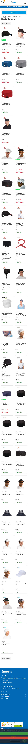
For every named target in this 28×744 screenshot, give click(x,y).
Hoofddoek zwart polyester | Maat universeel (20, 284)
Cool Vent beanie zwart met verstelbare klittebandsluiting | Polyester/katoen (6, 256)
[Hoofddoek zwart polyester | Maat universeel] (21, 274)
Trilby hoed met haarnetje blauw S (20, 523)
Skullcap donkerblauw (5, 404)
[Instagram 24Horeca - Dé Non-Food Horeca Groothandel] (4, 692)
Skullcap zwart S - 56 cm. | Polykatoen (21, 433)
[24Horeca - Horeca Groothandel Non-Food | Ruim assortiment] (14, 2)
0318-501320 (6, 680)
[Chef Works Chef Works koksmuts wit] (7, 154)
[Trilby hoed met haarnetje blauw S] (21, 513)
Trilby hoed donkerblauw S (19, 493)
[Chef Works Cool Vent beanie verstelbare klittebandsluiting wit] (21, 214)
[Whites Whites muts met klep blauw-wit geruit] (21, 603)
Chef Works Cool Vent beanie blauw (6, 74)
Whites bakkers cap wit (7, 583)
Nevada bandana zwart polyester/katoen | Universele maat (6, 375)
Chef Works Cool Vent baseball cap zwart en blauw (6, 45)
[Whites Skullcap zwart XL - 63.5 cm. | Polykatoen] (7, 453)
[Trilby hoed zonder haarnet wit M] (21, 543)
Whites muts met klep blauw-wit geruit (21, 613)
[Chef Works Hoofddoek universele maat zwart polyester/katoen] (7, 274)
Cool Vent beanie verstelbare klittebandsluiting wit (20, 225)
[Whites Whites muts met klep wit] (7, 633)
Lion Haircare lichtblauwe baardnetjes (5, 344)
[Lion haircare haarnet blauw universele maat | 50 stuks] (21, 304)
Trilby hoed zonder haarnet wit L (6, 553)
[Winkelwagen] (2, 3)
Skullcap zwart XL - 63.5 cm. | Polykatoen (7, 463)
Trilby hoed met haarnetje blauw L (6, 523)
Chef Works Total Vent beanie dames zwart (6, 195)
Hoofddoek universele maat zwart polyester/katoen (6, 285)
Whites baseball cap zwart (7, 613)
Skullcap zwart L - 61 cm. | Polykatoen (21, 404)
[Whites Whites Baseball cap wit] (21, 573)
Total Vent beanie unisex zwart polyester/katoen (20, 464)
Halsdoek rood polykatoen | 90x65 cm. (20, 254)
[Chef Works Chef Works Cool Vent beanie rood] (7, 94)
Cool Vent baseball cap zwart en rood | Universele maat (7, 224)
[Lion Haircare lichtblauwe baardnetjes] (7, 333)
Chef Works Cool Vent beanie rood (6, 104)
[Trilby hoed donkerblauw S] (21, 483)
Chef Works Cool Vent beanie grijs (20, 74)
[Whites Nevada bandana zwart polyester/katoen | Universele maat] (7, 363)
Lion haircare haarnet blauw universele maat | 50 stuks (21, 315)
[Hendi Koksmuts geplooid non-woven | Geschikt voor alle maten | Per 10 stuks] (7, 304)
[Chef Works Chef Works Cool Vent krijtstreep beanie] (7, 124)
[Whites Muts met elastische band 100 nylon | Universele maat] (21, 333)
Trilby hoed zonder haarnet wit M (20, 553)
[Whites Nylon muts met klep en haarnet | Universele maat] (21, 363)
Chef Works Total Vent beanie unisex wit (20, 195)
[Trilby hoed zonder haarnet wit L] (7, 543)
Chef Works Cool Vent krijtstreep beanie (6, 135)
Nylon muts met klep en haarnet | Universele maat (21, 374)
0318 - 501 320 (23, 6)
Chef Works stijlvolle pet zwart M (21, 164)
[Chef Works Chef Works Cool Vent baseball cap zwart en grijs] (21, 34)
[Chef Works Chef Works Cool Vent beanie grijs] (21, 64)
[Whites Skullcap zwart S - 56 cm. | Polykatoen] (21, 423)
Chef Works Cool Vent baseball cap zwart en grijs (20, 45)
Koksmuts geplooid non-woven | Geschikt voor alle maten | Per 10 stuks (7, 315)
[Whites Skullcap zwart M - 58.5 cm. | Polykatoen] (7, 423)
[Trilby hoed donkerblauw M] (7, 483)
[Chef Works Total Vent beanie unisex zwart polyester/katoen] (21, 453)
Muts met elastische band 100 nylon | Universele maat (21, 344)
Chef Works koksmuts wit (5, 164)
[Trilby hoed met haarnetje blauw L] (7, 513)
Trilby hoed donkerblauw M (6, 493)
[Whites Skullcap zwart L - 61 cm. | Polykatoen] (21, 393)
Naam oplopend (6, 23)
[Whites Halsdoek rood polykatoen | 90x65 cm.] (21, 244)
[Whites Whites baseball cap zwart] (7, 603)
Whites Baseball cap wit (21, 583)
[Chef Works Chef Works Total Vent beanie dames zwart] (7, 184)
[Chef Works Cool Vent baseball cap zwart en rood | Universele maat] (7, 214)
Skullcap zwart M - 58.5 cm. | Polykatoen (7, 433)
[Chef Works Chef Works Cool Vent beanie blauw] (7, 64)
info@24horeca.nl (12, 6)
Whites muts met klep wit (6, 643)
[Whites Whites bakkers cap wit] (7, 573)
